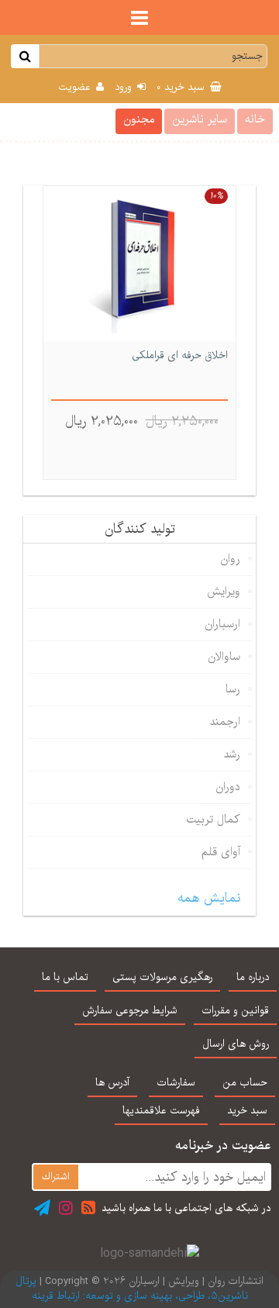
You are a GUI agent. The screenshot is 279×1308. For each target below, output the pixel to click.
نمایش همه (208, 898)
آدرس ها (112, 1083)
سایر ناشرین (199, 119)
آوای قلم (221, 852)
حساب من (244, 1083)
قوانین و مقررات (235, 1011)
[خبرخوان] (88, 1207)
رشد (231, 754)
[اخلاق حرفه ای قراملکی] (139, 263)
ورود (125, 87)
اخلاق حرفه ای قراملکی (180, 356)
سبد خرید (182, 87)
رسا (233, 689)
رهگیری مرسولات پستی (162, 977)
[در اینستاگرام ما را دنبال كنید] (66, 1207)
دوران (227, 787)
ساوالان (224, 656)
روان (230, 559)
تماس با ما (65, 977)
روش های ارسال (235, 1044)
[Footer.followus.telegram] (42, 1207)
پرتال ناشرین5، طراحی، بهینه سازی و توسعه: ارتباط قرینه (132, 1289)
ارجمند (224, 722)
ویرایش (223, 591)
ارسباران (222, 624)
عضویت (76, 87)
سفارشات (176, 1083)
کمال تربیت (213, 819)
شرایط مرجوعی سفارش (129, 1011)
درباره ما (252, 977)
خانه (255, 119)
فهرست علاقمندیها (161, 1111)
